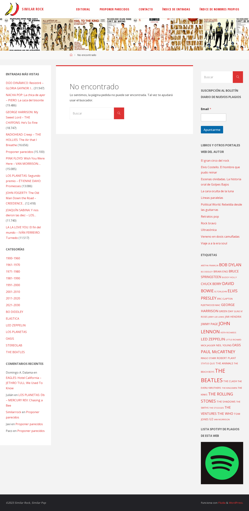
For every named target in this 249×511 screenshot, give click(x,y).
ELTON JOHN (220, 291)
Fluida (221, 502)
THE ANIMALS (224, 363)
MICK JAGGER (208, 345)
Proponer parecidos (29, 424)
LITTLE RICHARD (233, 339)
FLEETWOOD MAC (210, 305)
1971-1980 (13, 272)
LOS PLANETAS (16, 332)
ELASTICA (12, 319)
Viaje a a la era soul (214, 243)
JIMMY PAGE (209, 324)
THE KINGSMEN (229, 388)
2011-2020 (13, 298)
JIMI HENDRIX (233, 316)
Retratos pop (210, 216)
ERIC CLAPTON (225, 298)
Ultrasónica (209, 230)
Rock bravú (208, 223)
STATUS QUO (208, 363)
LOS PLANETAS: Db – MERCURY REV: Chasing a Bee (25, 400)
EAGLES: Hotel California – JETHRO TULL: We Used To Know (24, 383)
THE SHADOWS (226, 401)
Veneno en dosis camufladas (220, 237)
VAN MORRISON (222, 419)
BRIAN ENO (220, 271)
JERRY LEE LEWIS (216, 316)
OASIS (10, 339)
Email (206, 109)
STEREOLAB (14, 345)
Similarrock (13, 412)
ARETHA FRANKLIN (209, 265)
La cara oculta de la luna (217, 191)
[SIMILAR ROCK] (12, 9)
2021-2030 (13, 305)
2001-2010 (13, 292)
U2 (211, 419)
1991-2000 (13, 285)
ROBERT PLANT (226, 358)
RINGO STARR (208, 358)
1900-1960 (13, 258)
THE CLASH (230, 381)
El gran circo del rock (215, 161)
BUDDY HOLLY (229, 277)
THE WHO (225, 413)
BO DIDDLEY (14, 312)
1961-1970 (13, 265)
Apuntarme (212, 130)
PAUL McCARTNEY (218, 351)
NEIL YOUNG (224, 345)
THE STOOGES (216, 407)
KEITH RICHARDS (228, 332)
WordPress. (236, 502)
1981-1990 (13, 278)
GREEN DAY (226, 311)
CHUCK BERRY (211, 284)
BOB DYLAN (230, 265)
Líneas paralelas (212, 198)
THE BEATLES (15, 352)
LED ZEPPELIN (16, 325)
